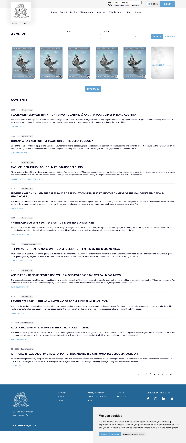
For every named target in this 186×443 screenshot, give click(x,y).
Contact (138, 12)
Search (70, 31)
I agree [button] (104, 434)
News (129, 12)
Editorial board (87, 12)
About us (101, 12)
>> (171, 374)
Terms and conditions (98, 396)
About (90, 400)
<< (139, 374)
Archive (73, 12)
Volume (107, 31)
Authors (120, 393)
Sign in (154, 4)
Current (63, 12)
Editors (61, 396)
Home (54, 12)
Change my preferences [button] (133, 434)
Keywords (121, 396)
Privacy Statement (96, 393)
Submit (167, 4)
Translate (134, 5)
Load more (93, 88)
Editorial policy (115, 12)
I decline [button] (115, 434)
